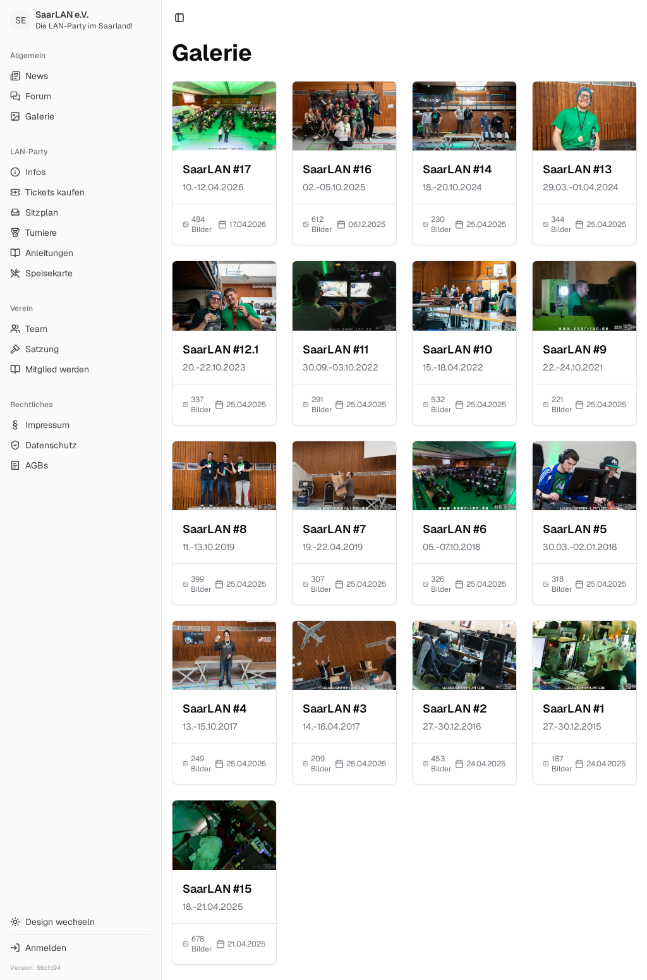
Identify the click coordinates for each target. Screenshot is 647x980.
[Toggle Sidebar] (161, 490)
